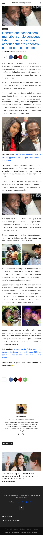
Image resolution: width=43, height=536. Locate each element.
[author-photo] (21, 413)
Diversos (5, 29)
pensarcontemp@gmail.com (24, 502)
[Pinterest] (20, 57)
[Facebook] (11, 57)
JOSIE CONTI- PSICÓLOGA (11, 520)
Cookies (22, 529)
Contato (35, 529)
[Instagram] (23, 434)
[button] (3, 3)
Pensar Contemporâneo (9, 481)
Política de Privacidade (11, 529)
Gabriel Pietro (8, 51)
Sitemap (29, 529)
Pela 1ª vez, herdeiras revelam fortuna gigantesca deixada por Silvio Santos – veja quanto (21, 158)
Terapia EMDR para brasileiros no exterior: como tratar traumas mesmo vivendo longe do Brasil (20, 476)
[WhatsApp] (25, 57)
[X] (15, 57)
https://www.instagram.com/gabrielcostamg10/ (21, 419)
